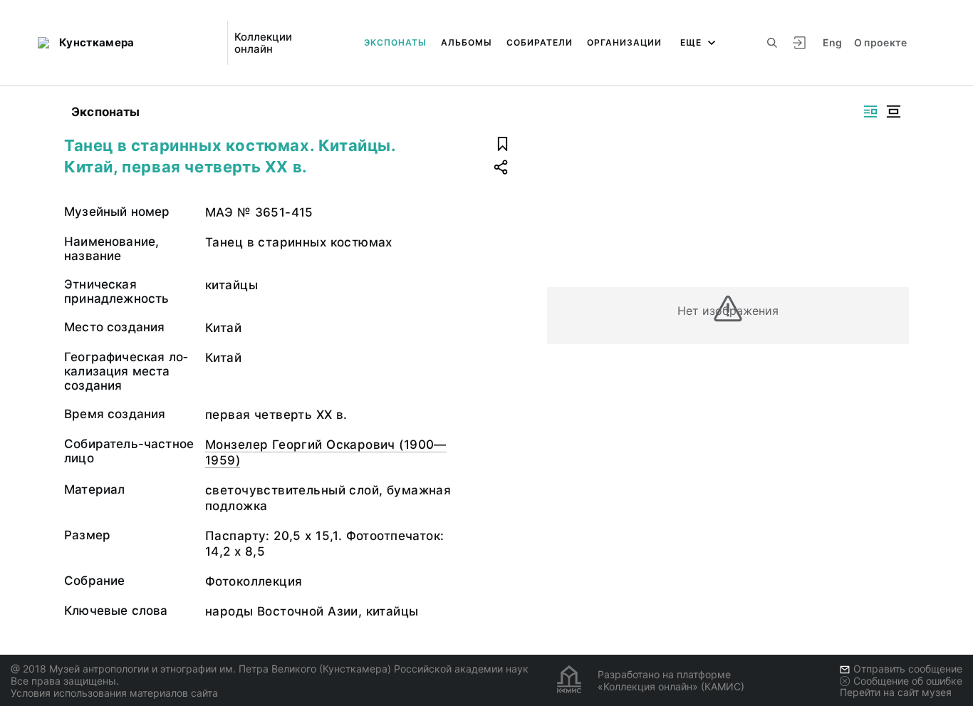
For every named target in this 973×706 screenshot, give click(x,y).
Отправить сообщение (907, 669)
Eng (833, 42)
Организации (624, 42)
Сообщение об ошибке (907, 681)
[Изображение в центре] (893, 111)
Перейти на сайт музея (896, 692)
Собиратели (539, 42)
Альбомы (466, 42)
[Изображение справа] (870, 111)
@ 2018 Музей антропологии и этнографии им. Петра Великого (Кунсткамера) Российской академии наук (270, 669)
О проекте (880, 42)
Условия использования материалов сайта (114, 693)
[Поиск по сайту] (772, 42)
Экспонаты (395, 42)
